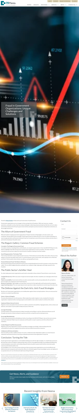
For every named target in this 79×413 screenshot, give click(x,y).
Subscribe (63, 376)
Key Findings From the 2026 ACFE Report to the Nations (12, 409)
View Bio (65, 305)
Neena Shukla (9, 220)
